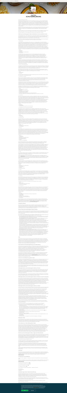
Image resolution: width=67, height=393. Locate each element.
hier (29, 362)
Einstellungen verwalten (36, 387)
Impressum (41, 3)
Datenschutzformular (35, 254)
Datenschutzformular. (21, 361)
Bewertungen (31, 3)
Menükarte (26, 3)
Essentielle (32, 390)
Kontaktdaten (36, 3)
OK (24, 390)
